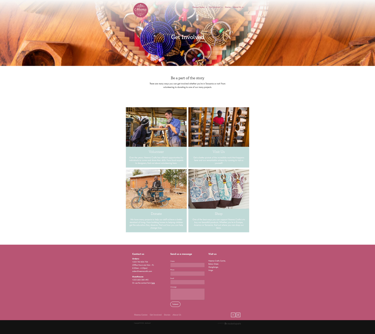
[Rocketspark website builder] (229, 324)
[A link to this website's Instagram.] (238, 315)
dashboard (147, 323)
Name (172, 261)
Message (173, 287)
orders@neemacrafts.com (142, 271)
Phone (172, 270)
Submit (175, 304)
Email (172, 278)
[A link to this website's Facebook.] (233, 315)
